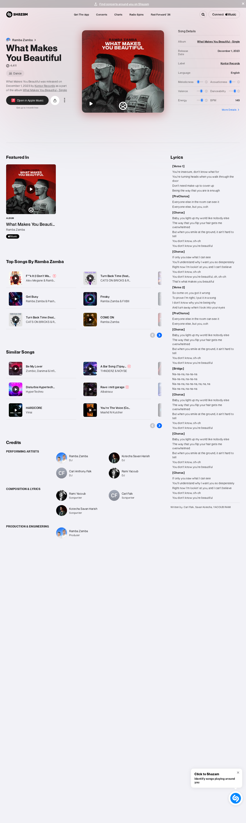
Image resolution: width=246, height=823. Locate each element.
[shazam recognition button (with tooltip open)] (236, 798)
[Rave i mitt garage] (90, 389)
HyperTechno (35, 391)
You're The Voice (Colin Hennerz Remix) (127, 408)
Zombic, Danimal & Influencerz (45, 371)
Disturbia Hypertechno (41, 387)
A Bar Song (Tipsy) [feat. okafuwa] (123, 366)
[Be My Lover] (15, 368)
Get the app (81, 14)
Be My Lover (34, 366)
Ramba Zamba (109, 322)
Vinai (29, 412)
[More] (71, 278)
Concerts (101, 14)
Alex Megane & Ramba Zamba (45, 280)
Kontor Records (45, 86)
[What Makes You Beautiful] (91, 103)
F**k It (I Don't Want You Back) (45, 276)
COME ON (107, 317)
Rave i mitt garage (112, 387)
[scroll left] (152, 335)
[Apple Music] (12, 236)
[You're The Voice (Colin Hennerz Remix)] (90, 410)
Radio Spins (136, 14)
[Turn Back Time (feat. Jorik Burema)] (41, 319)
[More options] (64, 100)
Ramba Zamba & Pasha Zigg (44, 301)
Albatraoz (106, 391)
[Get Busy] (41, 298)
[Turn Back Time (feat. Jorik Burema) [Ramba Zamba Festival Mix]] (116, 278)
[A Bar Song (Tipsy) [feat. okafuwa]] (90, 368)
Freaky (104, 296)
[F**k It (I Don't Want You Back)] (41, 278)
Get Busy (32, 296)
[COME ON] (116, 319)
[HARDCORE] (15, 410)
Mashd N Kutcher (111, 412)
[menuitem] (81, 14)
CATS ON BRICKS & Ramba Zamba (48, 322)
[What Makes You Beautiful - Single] (31, 201)
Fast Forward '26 (161, 14)
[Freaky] (116, 298)
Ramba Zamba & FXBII (114, 301)
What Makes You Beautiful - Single (45, 90)
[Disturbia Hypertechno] (15, 389)
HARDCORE (34, 408)
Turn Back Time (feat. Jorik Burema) (50, 317)
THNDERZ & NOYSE (113, 371)
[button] (243, 3)
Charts (118, 14)
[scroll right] (159, 335)
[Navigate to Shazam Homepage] (17, 14)
